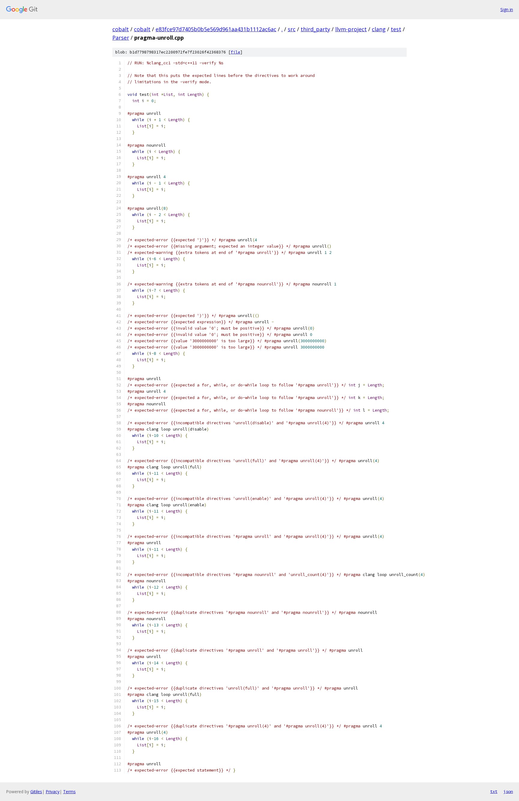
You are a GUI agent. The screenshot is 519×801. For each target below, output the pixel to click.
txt (493, 791)
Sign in (506, 9)
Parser (120, 37)
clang (379, 29)
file (235, 52)
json (508, 791)
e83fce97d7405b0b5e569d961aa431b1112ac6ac (216, 29)
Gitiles (36, 791)
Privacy (52, 791)
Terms (69, 791)
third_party (315, 29)
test (396, 29)
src (292, 29)
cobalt (120, 29)
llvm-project (351, 29)
